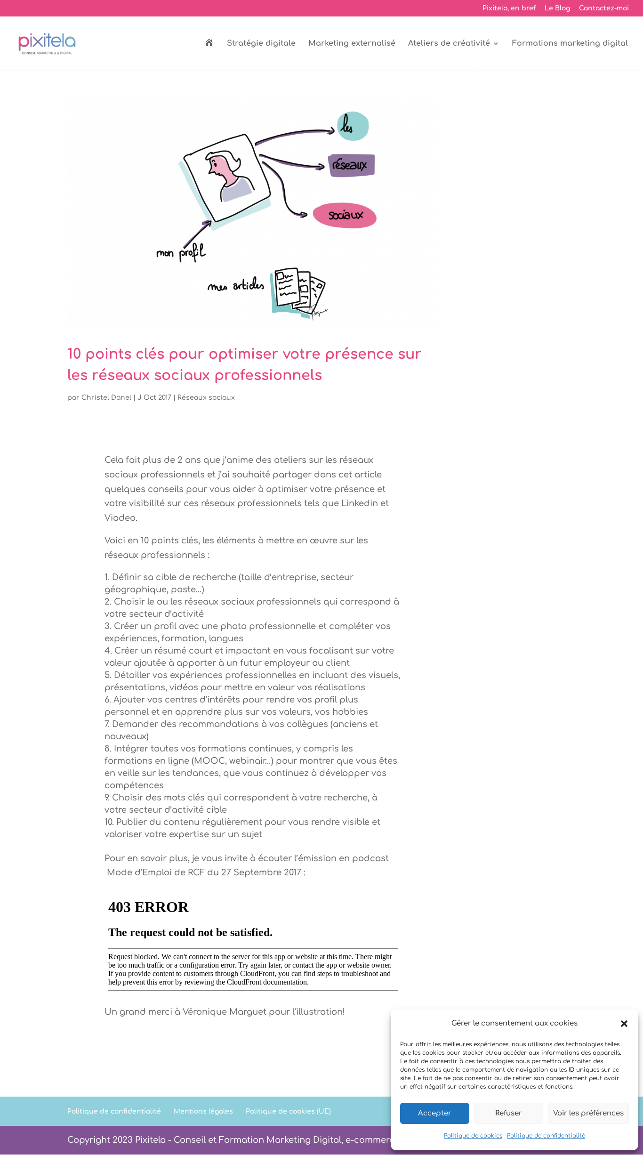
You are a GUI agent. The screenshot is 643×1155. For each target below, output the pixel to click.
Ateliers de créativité (449, 44)
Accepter (434, 1113)
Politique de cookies (473, 1135)
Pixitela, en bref (509, 8)
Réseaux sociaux (206, 397)
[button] (624, 1023)
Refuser (508, 1113)
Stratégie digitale (261, 44)
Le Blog (557, 8)
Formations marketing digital (570, 44)
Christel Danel (106, 397)
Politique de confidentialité (546, 1135)
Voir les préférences (588, 1113)
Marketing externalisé (351, 44)
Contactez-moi (604, 8)
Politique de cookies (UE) (288, 1111)
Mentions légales (203, 1111)
